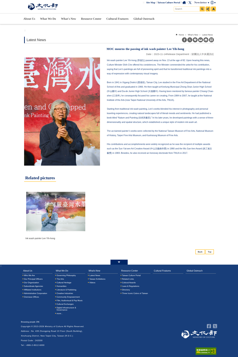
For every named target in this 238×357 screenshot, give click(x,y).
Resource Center (91, 18)
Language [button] (213, 2)
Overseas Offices (31, 297)
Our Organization (31, 282)
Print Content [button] (205, 39)
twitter (215, 326)
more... (60, 313)
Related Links (128, 279)
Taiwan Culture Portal (168, 2)
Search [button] (202, 8)
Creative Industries (65, 293)
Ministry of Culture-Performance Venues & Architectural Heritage (199, 334)
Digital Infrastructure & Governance (66, 309)
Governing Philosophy (66, 275)
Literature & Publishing (66, 290)
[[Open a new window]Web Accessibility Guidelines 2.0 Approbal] (206, 351)
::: (143, 2)
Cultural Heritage (64, 282)
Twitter (190, 2)
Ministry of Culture (43, 6)
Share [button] (207, 8)
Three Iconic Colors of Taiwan (135, 293)
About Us (29, 18)
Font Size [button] (213, 8)
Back (200, 252)
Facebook (184, 39)
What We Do (48, 18)
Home (184, 2)
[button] (55, 211)
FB (209, 326)
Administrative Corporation (35, 293)
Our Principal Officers (33, 279)
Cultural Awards (129, 282)
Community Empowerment (68, 297)
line (195, 39)
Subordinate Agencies (33, 286)
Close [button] (119, 262)
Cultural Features (117, 18)
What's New (68, 18)
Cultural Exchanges (65, 304)
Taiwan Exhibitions (97, 279)
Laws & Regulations (130, 286)
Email (200, 39)
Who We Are (29, 275)
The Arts (60, 279)
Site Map (150, 2)
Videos (92, 282)
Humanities (61, 286)
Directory (126, 290)
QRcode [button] (211, 39)
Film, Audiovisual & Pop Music (70, 300)
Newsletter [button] (201, 2)
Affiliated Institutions (32, 290)
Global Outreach (143, 18)
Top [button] (209, 252)
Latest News (207, 35)
